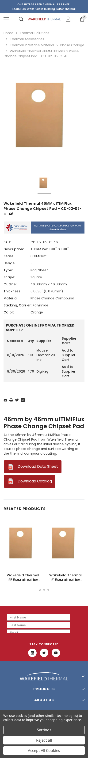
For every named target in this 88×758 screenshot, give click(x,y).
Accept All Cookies (44, 750)
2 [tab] (44, 590)
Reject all (44, 740)
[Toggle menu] (6, 19)
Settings (44, 730)
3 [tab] (48, 590)
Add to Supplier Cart (69, 355)
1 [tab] (40, 590)
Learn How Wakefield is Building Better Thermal (44, 9)
